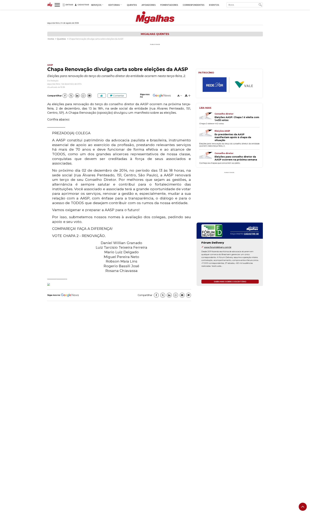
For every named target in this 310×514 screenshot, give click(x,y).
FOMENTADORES (169, 5)
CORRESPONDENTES (193, 5)
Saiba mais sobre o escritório (229, 281)
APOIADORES (148, 5)
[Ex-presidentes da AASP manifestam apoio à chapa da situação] (207, 136)
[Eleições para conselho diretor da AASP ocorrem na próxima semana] (207, 156)
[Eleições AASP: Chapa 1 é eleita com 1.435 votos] (207, 117)
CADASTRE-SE (250, 234)
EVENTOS (214, 5)
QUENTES (132, 5)
